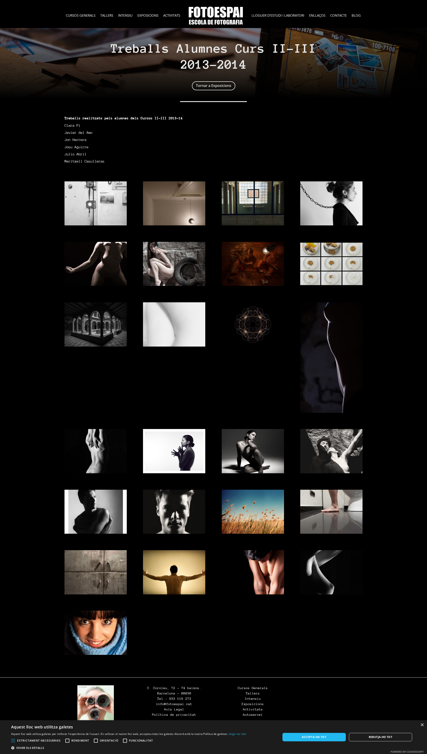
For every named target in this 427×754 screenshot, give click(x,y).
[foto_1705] (331, 472)
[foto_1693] (331, 224)
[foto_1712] (253, 593)
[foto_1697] (331, 284)
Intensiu (125, 16)
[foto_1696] (253, 284)
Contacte (338, 16)
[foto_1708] (253, 532)
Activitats (171, 16)
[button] (128, 748)
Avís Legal (174, 709)
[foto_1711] (174, 593)
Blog (356, 16)
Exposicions (147, 16)
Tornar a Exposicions (213, 85)
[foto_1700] (253, 345)
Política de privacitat (174, 714)
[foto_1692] (253, 224)
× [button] (422, 725)
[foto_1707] (174, 532)
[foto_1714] (95, 653)
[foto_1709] (331, 532)
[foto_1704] (253, 472)
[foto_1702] (95, 472)
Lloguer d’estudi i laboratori (278, 16)
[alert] (213, 737)
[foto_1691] (174, 224)
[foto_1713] (331, 593)
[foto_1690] (95, 224)
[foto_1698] (95, 345)
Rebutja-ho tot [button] (381, 737)
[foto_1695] (174, 284)
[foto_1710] (95, 593)
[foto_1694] (95, 284)
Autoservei (253, 714)
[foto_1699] (174, 345)
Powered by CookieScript (407, 751)
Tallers (106, 16)
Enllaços (317, 16)
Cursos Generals (80, 16)
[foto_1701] (331, 411)
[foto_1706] (95, 532)
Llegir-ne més (237, 734)
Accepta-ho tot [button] (314, 737)
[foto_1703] (174, 472)
